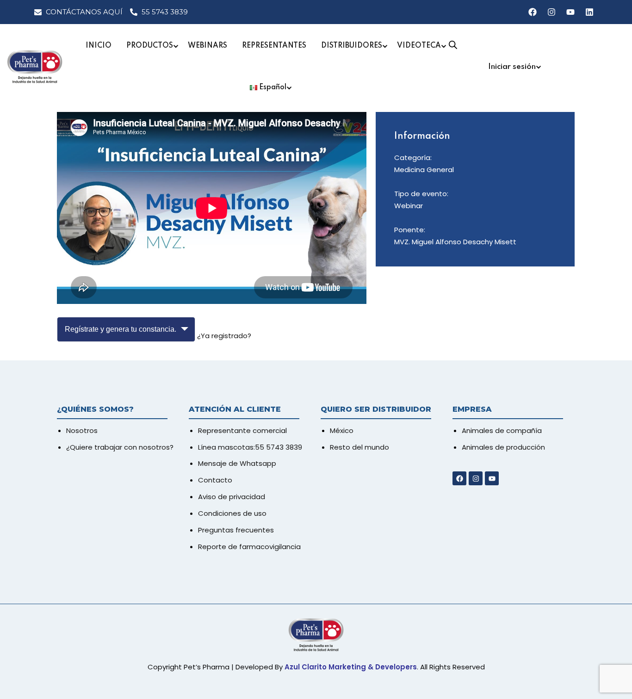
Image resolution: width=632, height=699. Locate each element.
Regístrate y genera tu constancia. (120, 329)
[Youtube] (570, 12)
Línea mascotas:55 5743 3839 (250, 447)
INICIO (99, 45)
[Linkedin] (589, 12)
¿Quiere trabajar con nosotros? (119, 447)
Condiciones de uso (232, 513)
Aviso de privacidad (231, 496)
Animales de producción (503, 447)
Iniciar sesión (512, 67)
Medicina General (424, 169)
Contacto (215, 480)
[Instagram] (551, 12)
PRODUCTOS (149, 45)
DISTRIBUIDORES (351, 45)
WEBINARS (207, 45)
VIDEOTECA (419, 45)
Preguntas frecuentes (236, 530)
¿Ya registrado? (224, 335)
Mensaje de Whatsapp (237, 463)
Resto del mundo (359, 447)
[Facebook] (532, 12)
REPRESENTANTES (274, 45)
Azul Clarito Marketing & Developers (351, 667)
